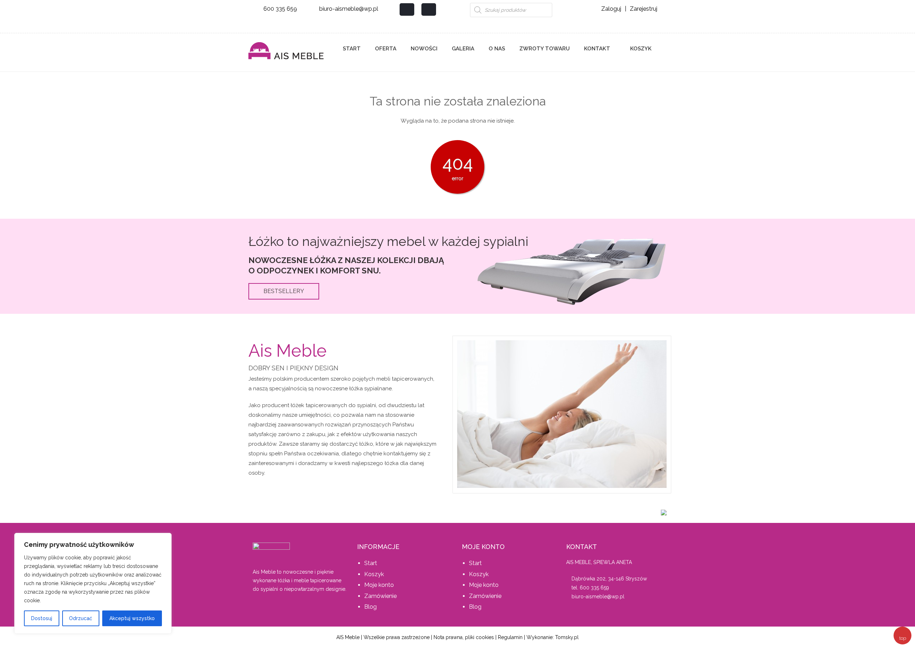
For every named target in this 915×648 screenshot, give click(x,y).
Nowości (424, 48)
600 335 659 (280, 8)
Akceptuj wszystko (132, 618)
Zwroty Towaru (544, 48)
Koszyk (640, 48)
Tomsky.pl (567, 637)
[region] (93, 583)
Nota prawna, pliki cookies (464, 637)
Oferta (385, 48)
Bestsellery (283, 291)
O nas (497, 48)
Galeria (463, 48)
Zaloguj (611, 8)
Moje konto (379, 585)
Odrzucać (80, 618)
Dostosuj (41, 618)
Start (352, 48)
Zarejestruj (643, 8)
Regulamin (510, 637)
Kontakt (597, 48)
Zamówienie (380, 596)
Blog (370, 606)
